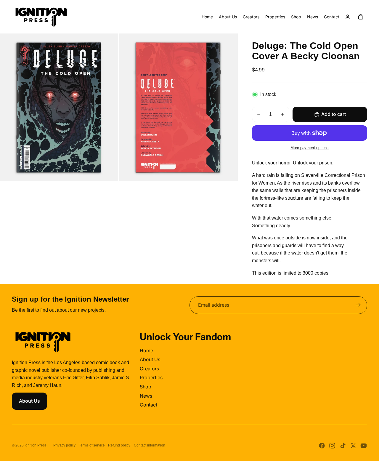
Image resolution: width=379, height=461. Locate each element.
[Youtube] (363, 445)
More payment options (309, 147)
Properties (151, 377)
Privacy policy (64, 445)
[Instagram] (332, 445)
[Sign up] (358, 305)
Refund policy (119, 445)
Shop (145, 387)
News (146, 396)
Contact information (149, 445)
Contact (148, 405)
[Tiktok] (342, 445)
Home (146, 350)
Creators (149, 369)
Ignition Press (35, 445)
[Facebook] (321, 445)
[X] (353, 445)
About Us (29, 401)
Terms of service (92, 445)
